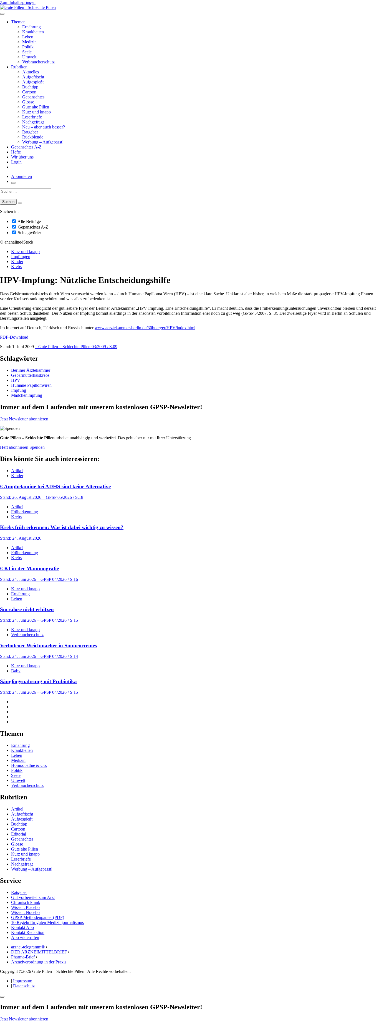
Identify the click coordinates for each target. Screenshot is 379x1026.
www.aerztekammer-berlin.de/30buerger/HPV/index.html (145, 327)
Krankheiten (33, 31)
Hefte (16, 152)
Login (16, 162)
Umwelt (29, 56)
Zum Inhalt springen (18, 2)
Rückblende (32, 137)
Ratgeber (30, 132)
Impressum (22, 980)
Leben (27, 36)
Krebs (16, 266)
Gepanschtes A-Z (26, 147)
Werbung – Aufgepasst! (43, 142)
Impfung (18, 390)
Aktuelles (30, 72)
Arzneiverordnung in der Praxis (38, 962)
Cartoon (29, 92)
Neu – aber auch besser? (43, 127)
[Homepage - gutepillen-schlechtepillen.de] (28, 7)
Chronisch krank (25, 902)
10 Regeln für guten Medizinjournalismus (47, 922)
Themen (18, 21)
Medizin (29, 41)
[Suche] (13, 183)
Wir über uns (22, 157)
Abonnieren (21, 176)
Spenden (37, 447)
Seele (27, 51)
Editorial (18, 834)
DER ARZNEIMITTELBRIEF (39, 952)
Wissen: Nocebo (25, 912)
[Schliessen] (2, 997)
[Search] (20, 203)
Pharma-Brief (23, 957)
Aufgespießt (33, 82)
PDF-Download (14, 337)
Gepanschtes (33, 97)
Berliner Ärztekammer (30, 370)
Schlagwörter (29, 232)
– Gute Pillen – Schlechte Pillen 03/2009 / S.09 (76, 346)
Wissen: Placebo (25, 907)
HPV (15, 380)
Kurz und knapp (36, 112)
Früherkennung (24, 511)
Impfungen (20, 256)
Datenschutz (24, 985)
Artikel (17, 470)
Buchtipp (30, 87)
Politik (28, 46)
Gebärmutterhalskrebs (30, 375)
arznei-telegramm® (28, 947)
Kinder (17, 261)
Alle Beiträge (29, 221)
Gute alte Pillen (35, 107)
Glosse (28, 102)
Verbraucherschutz (38, 62)
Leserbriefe (32, 117)
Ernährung (31, 26)
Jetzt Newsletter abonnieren (24, 419)
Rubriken (19, 67)
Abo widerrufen (25, 937)
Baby (16, 670)
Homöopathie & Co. (29, 765)
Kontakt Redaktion (27, 932)
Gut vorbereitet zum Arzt (33, 897)
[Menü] (2, 14)
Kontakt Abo (22, 927)
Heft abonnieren (14, 447)
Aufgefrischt (33, 77)
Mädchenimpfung (26, 395)
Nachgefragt (33, 122)
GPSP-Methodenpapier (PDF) (37, 917)
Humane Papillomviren (31, 385)
